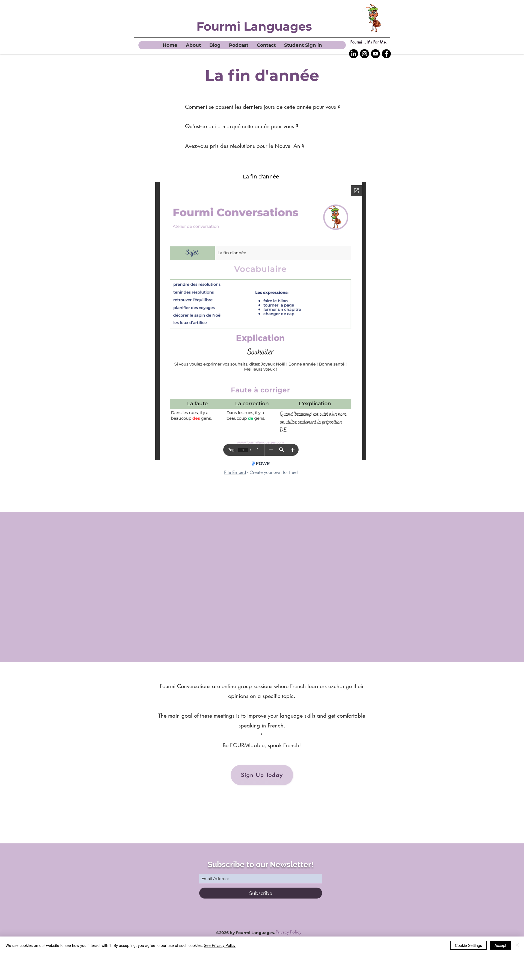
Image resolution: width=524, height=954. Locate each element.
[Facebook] (386, 53)
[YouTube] (375, 53)
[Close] (517, 945)
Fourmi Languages (254, 26)
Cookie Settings (468, 945)
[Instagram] (364, 53)
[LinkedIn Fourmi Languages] (353, 53)
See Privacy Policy (220, 945)
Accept (500, 945)
